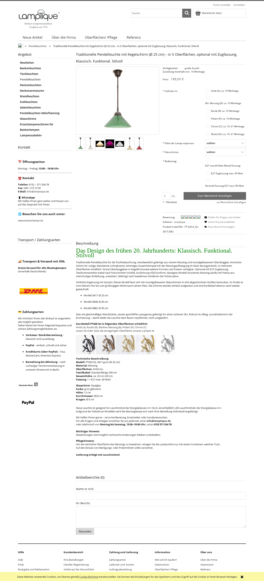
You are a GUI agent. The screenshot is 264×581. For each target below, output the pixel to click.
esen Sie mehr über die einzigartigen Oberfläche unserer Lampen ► (116, 330)
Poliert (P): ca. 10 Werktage (225, 118)
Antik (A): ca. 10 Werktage (225, 90)
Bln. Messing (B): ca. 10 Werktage (223, 103)
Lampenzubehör (31, 135)
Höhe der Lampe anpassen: (178, 143)
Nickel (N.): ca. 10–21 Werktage (227, 134)
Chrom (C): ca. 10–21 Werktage (227, 126)
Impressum (207, 564)
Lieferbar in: (170, 90)
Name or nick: (85, 489)
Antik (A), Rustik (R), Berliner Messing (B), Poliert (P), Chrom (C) (111, 327)
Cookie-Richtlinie (88, 576)
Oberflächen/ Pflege (166, 569)
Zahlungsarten (117, 559)
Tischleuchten (29, 74)
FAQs (21, 564)
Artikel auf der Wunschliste (79, 569)
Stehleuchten (28, 102)
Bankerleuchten (30, 68)
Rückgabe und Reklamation (33, 569)
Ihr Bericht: (83, 503)
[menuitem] (32, 37)
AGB (20, 559)
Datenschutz (162, 564)
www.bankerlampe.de (30, 220)
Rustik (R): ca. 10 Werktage (225, 110)
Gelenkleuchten (30, 107)
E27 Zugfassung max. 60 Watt (227, 173)
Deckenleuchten (30, 85)
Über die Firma (208, 559)
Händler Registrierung (76, 564)
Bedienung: (170, 161)
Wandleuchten (29, 96)
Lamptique (179, 222)
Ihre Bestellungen (74, 559)
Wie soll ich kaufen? (166, 559)
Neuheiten (27, 62)
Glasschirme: (171, 152)
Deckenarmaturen (32, 90)
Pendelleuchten (30, 79)
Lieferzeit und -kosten (121, 564)
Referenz (205, 569)
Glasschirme (28, 118)
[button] (221, 217)
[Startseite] (39, 18)
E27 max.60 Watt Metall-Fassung (222, 165)
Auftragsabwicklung (120, 569)
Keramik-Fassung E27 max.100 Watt (224, 185)
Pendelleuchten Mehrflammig (40, 113)
